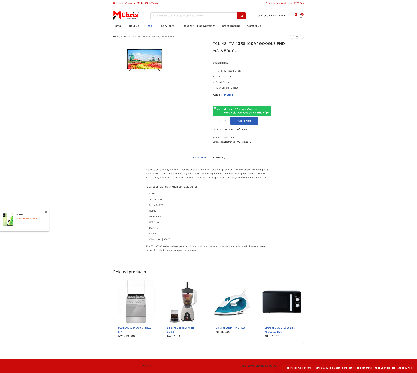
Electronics (229, 142)
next (203, 74)
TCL (134, 36)
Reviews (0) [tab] (218, 157)
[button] (223, 129)
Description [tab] (199, 157)
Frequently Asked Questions (198, 25)
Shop (149, 25)
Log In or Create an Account (271, 15)
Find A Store (166, 25)
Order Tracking (231, 25)
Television (125, 36)
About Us (133, 25)
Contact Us (254, 25)
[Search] (241, 15)
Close (46, 212)
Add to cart (244, 120)
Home (117, 25)
